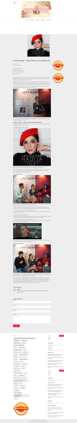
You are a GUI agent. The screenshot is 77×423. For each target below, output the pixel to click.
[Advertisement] (38, 27)
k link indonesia (16, 366)
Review (32, 19)
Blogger (15, 347)
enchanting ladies (17, 352)
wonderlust (16, 398)
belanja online (19, 345)
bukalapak (17, 350)
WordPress (46, 421)
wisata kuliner (17, 392)
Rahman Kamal (50, 407)
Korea (23, 366)
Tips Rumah (23, 385)
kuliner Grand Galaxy (18, 373)
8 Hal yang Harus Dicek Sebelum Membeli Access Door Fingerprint (56, 367)
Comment (14, 314)
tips (20, 383)
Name (14, 300)
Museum (24, 377)
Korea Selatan (16, 368)
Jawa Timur (16, 361)
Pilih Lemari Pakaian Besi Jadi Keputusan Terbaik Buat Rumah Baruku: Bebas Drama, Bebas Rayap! (55, 361)
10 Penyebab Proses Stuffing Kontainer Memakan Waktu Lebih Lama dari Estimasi (55, 364)
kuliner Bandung (17, 370)
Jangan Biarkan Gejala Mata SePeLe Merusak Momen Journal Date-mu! (55, 358)
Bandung (17, 343)
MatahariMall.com (17, 377)
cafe (25, 350)
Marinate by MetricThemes (34, 421)
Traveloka (22, 388)
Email (14, 304)
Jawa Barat (23, 359)
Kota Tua (23, 368)
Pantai (15, 383)
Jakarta (15, 359)
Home (27, 19)
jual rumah (25, 364)
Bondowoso (22, 347)
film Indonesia (23, 354)
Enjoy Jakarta (25, 352)
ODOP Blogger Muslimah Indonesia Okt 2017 (19, 381)
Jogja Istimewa (17, 364)
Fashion (15, 354)
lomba (15, 375)
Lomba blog (21, 375)
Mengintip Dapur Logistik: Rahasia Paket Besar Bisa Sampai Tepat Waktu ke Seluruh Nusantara (55, 355)
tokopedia (16, 388)
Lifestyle (37, 19)
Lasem (25, 373)
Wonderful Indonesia (18, 395)
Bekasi (24, 343)
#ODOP (16, 340)
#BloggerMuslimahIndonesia (24, 338)
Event (14, 63)
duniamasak (49, 415)
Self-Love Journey (41, 420)
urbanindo (16, 390)
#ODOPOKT (24, 340)
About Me (49, 19)
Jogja (21, 361)
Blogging (43, 19)
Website (14, 309)
